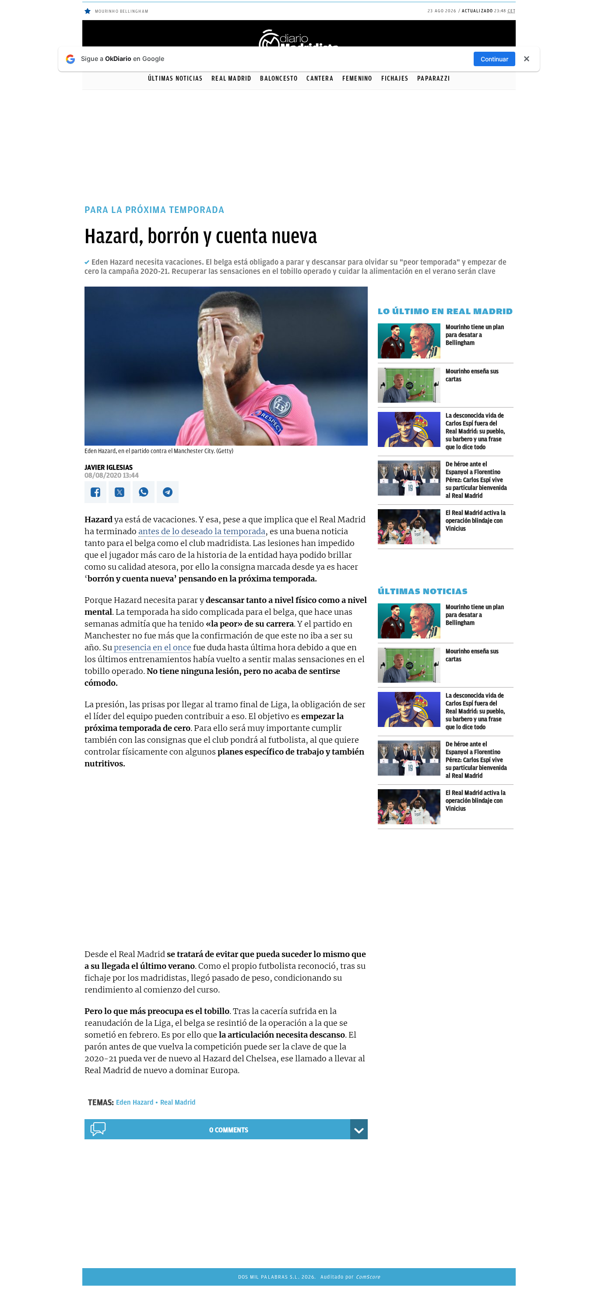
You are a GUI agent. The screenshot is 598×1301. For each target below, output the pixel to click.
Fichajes (395, 78)
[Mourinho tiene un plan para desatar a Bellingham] (412, 340)
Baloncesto (279, 78)
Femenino (357, 78)
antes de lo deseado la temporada (201, 531)
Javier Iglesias (108, 467)
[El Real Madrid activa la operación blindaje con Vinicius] (412, 526)
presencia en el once (152, 647)
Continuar (494, 59)
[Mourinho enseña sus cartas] (412, 385)
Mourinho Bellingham (121, 11)
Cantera (319, 78)
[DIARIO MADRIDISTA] (299, 31)
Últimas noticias (175, 78)
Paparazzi (433, 78)
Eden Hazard (135, 1102)
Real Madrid (231, 78)
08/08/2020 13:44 (111, 475)
